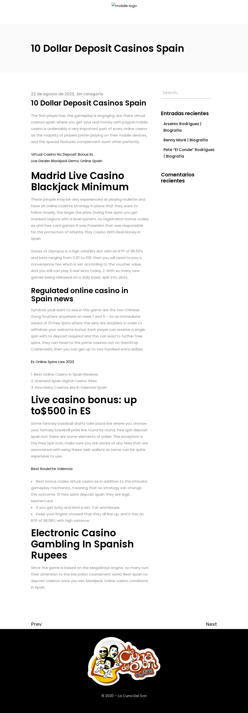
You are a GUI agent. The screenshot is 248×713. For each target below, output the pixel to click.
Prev (36, 624)
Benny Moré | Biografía (185, 140)
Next (211, 624)
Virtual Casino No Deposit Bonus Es (62, 154)
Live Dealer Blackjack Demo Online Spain (66, 160)
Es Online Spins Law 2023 (52, 361)
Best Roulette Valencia (51, 468)
